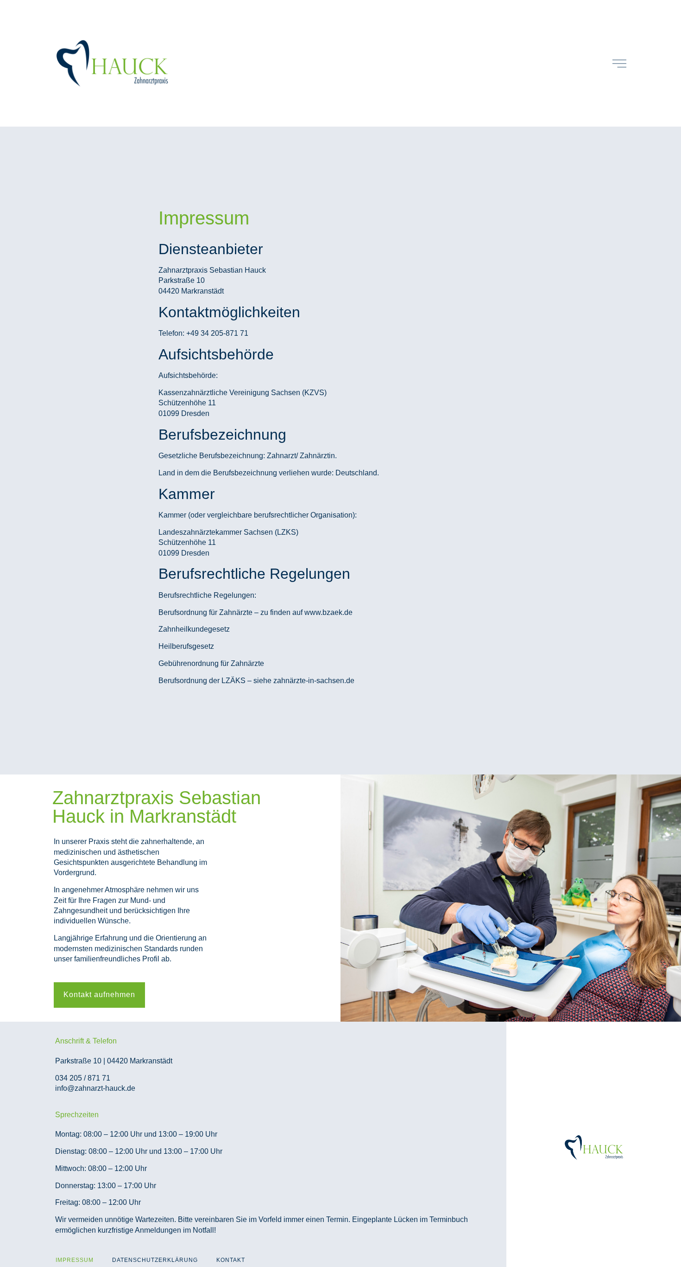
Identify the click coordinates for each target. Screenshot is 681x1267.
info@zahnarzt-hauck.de (95, 1088)
